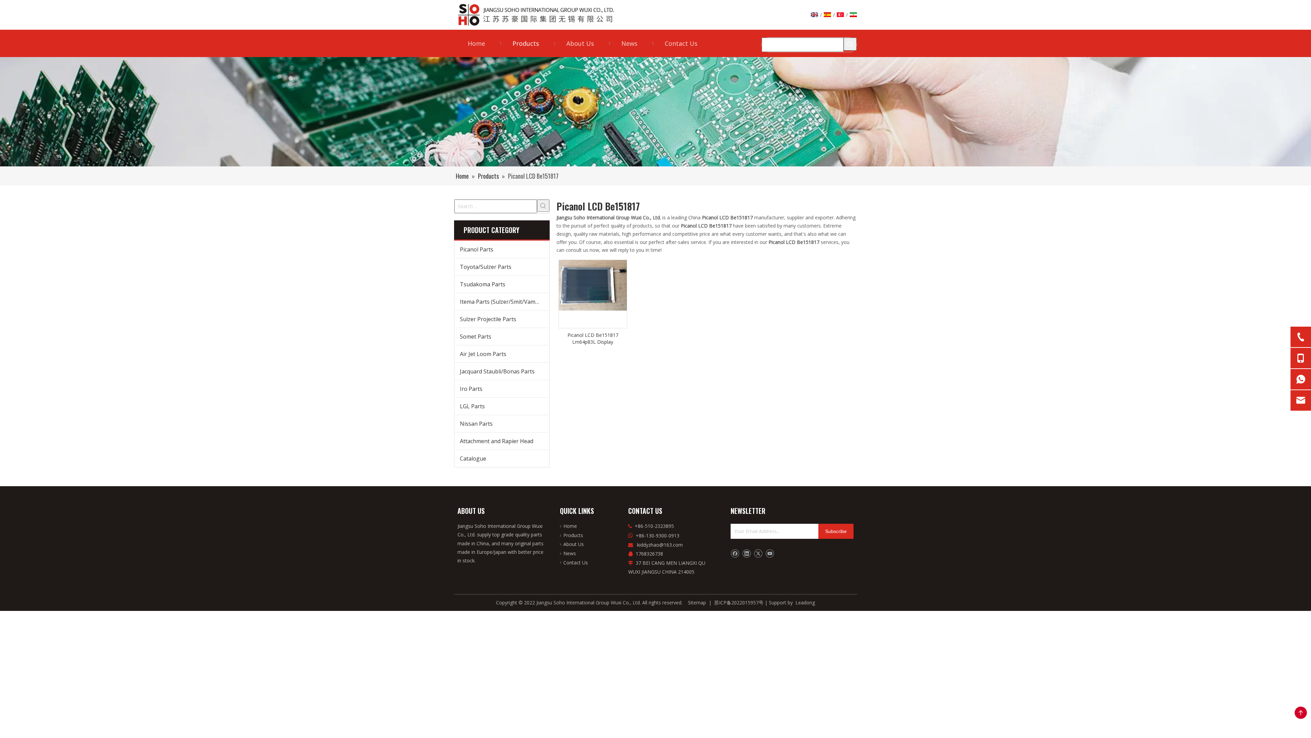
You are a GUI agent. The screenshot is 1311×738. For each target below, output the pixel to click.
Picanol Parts (476, 249)
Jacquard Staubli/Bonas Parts (497, 371)
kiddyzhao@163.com (660, 545)
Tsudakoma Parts (482, 284)
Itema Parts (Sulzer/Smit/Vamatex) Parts (504, 301)
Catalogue (473, 458)
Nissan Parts (476, 423)
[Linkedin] (746, 553)
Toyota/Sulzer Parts (485, 267)
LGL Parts (472, 406)
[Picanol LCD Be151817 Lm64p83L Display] (593, 285)
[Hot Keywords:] (850, 44)
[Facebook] (735, 553)
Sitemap (697, 602)
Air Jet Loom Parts (483, 354)
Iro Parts (471, 389)
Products (573, 535)
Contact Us (575, 562)
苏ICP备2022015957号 (738, 602)
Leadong (805, 602)
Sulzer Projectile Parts (488, 319)
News (569, 553)
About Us (573, 544)
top (1301, 713)
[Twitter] (758, 553)
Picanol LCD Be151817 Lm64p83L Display (592, 338)
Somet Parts (475, 336)
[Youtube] (769, 553)
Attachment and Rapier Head (496, 441)
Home (570, 526)
